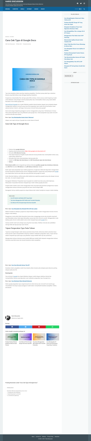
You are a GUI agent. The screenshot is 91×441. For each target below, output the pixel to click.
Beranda (7, 9)
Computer (15, 9)
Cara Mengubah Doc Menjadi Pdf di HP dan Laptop (24, 208)
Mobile (22, 9)
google (56, 171)
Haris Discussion (14, 1)
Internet (29, 9)
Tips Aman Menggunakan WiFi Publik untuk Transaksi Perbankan (25, 200)
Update (43, 9)
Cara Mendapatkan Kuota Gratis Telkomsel (22, 117)
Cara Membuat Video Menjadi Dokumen (21, 281)
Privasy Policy (50, 436)
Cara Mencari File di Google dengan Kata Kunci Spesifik (23, 202)
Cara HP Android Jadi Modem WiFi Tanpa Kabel (21, 198)
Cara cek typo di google (11, 104)
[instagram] (84, 3)
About (33, 436)
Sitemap (44, 436)
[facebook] (77, 3)
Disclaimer (57, 436)
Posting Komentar (27, 44)
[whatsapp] (52, 326)
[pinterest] (39, 326)
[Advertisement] (32, 24)
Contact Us (38, 436)
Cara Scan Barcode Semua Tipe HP (20, 265)
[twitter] (80, 3)
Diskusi (36, 9)
